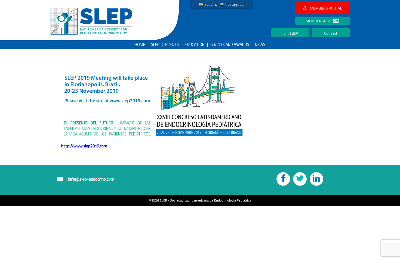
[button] (322, 7)
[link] (209, 4)
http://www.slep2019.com (84, 146)
